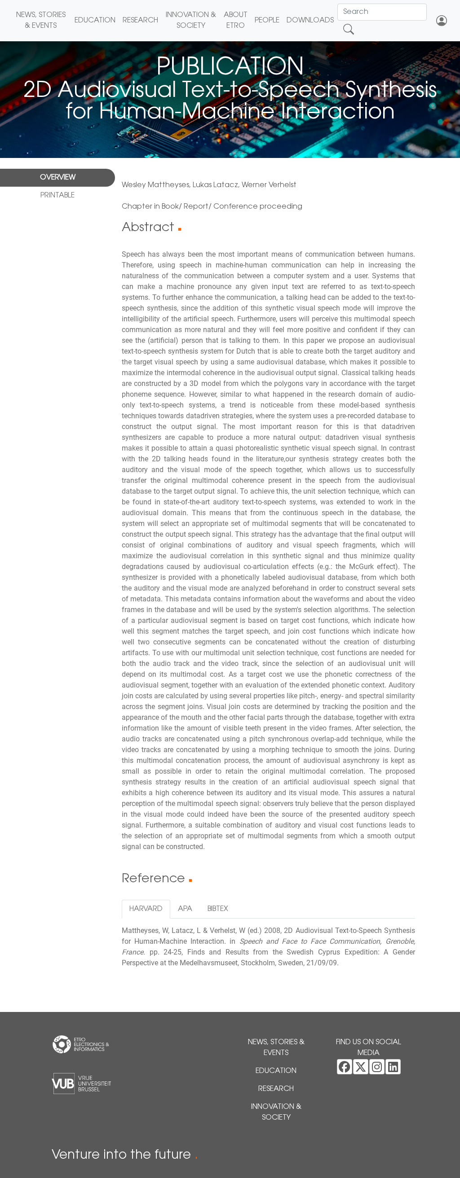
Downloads (310, 20)
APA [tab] (185, 909)
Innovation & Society (191, 21)
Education (95, 20)
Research (140, 20)
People (267, 20)
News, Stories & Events (41, 21)
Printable (57, 195)
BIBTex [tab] (218, 909)
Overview (57, 177)
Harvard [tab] (146, 909)
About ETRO (236, 21)
